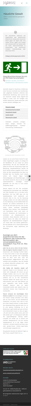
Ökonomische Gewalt (11, 117)
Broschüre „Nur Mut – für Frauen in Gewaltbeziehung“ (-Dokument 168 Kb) (16, 81)
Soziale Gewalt (9, 115)
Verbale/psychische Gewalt (13, 109)
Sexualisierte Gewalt (11, 112)
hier (21, 333)
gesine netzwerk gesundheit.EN (11, 373)
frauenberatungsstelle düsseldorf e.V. (13, 370)
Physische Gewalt (10, 107)
